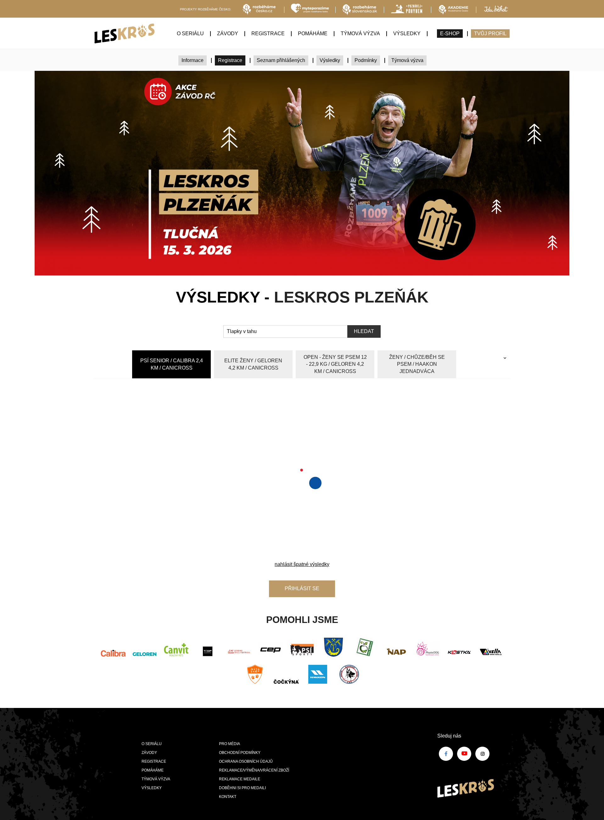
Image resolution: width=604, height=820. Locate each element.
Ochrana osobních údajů (246, 761)
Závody (227, 33)
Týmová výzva (360, 33)
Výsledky (407, 33)
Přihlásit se (302, 588)
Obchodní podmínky (239, 752)
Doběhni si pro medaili (242, 788)
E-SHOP (450, 33)
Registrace (268, 33)
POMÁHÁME (312, 33)
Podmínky (366, 60)
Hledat (364, 331)
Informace (193, 60)
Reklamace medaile (239, 779)
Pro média (229, 744)
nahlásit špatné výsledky (302, 564)
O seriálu (190, 33)
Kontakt (227, 797)
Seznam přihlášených (281, 60)
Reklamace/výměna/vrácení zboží (254, 770)
